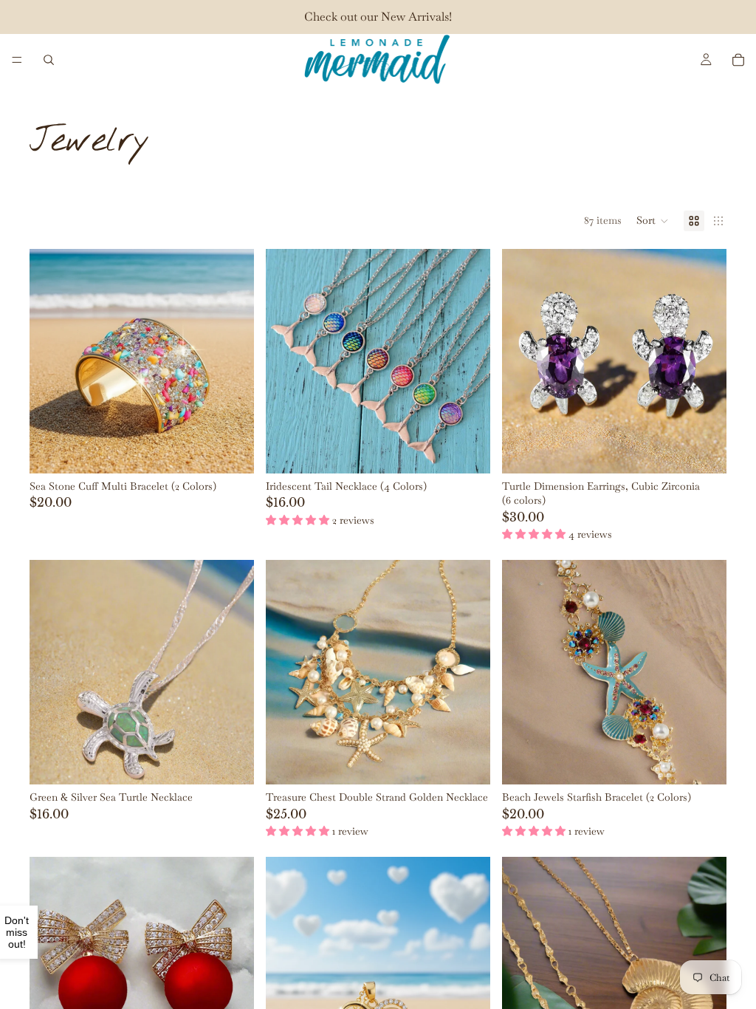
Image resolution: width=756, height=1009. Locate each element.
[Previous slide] (52, 361)
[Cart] (738, 60)
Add (243, 760)
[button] (652, 221)
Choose (243, 449)
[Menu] (17, 60)
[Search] (48, 60)
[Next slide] (232, 361)
